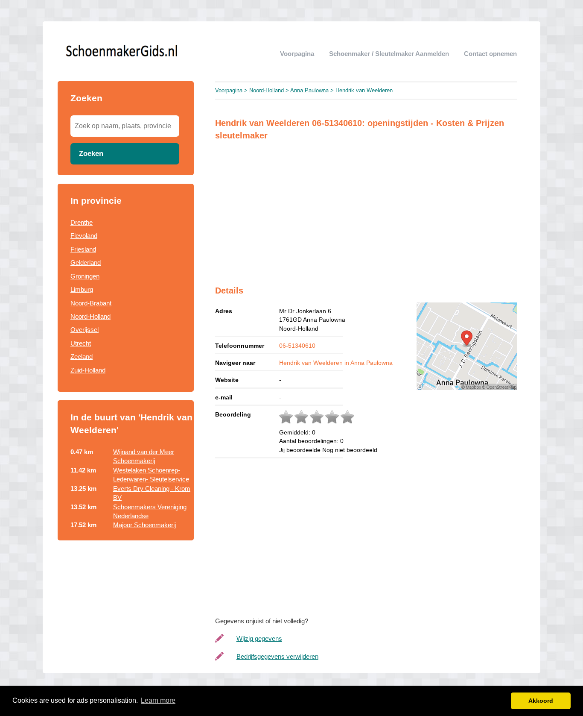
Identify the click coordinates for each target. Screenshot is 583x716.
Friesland (83, 249)
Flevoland (83, 235)
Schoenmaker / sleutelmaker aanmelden (389, 53)
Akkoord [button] (540, 700)
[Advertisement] (126, 602)
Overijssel (84, 329)
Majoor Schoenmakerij (144, 524)
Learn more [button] (158, 700)
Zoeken (91, 153)
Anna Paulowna (309, 90)
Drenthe (81, 222)
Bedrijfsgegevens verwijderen (277, 656)
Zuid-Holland (87, 370)
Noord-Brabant (90, 303)
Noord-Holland (90, 316)
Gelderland (85, 262)
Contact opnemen (490, 53)
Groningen (84, 276)
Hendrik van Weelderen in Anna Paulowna (336, 362)
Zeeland (81, 356)
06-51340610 (297, 345)
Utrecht (80, 343)
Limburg (81, 289)
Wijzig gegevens (259, 638)
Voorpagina (297, 53)
